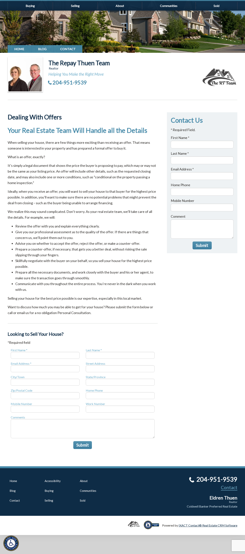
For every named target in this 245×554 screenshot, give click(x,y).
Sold (216, 5)
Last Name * (94, 350)
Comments (18, 417)
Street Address (95, 363)
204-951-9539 (70, 82)
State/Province (95, 377)
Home (19, 49)
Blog (42, 49)
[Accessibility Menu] (11, 543)
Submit (82, 444)
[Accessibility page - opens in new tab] (153, 527)
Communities (168, 5)
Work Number (95, 404)
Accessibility (53, 481)
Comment (178, 216)
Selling (75, 5)
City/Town (17, 377)
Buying (30, 5)
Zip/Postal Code (21, 390)
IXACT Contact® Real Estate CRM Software (208, 525)
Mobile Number (21, 404)
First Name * (19, 350)
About (120, 5)
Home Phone (94, 390)
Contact (68, 49)
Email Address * (21, 363)
